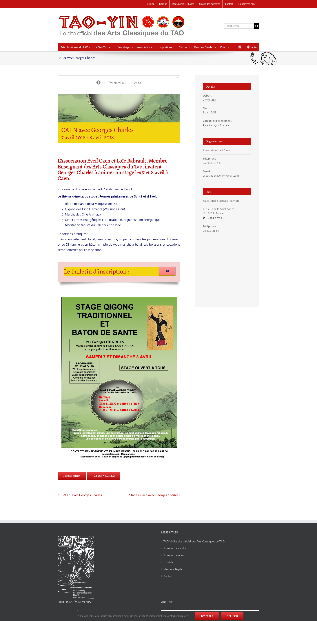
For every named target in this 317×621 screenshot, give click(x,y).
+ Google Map (213, 217)
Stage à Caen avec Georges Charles (153, 495)
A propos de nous (173, 555)
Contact (168, 576)
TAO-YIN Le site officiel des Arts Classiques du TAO (194, 541)
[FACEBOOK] (240, 47)
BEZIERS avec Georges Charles (80, 495)
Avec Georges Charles (216, 125)
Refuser (232, 616)
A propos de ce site (174, 548)
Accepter (207, 616)
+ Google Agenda (71, 476)
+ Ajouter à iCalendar (104, 476)
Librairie (168, 562)
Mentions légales (173, 569)
